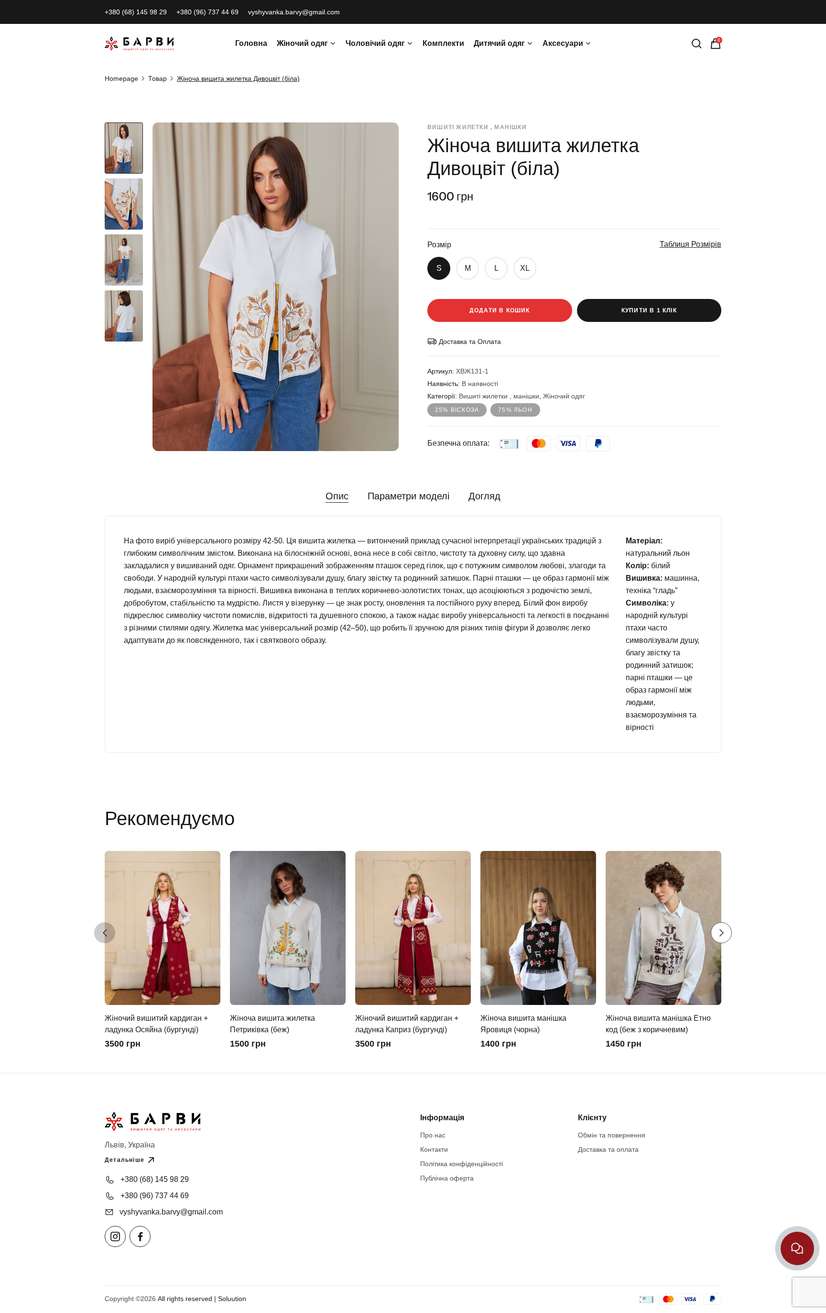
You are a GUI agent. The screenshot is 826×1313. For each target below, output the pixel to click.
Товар (157, 78)
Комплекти (443, 43)
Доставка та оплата (608, 1149)
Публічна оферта (447, 1178)
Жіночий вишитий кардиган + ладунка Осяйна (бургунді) (156, 1024)
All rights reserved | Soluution (202, 1298)
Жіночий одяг (302, 43)
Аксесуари (563, 43)
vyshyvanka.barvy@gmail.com (294, 12)
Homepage (121, 78)
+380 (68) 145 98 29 (136, 12)
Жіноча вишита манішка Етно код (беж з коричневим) (658, 1024)
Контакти (434, 1149)
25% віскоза (457, 410)
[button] (104, 932)
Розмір (439, 245)
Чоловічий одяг (375, 43)
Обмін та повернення (611, 1135)
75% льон (515, 410)
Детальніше (124, 1160)
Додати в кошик (499, 310)
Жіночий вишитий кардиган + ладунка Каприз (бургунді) (406, 1024)
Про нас (433, 1135)
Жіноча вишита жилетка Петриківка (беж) (272, 1024)
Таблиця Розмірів (690, 244)
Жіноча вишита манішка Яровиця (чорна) (523, 1024)
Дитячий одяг (499, 43)
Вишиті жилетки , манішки (499, 396)
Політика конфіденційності (461, 1164)
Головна (251, 43)
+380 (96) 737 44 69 (207, 12)
